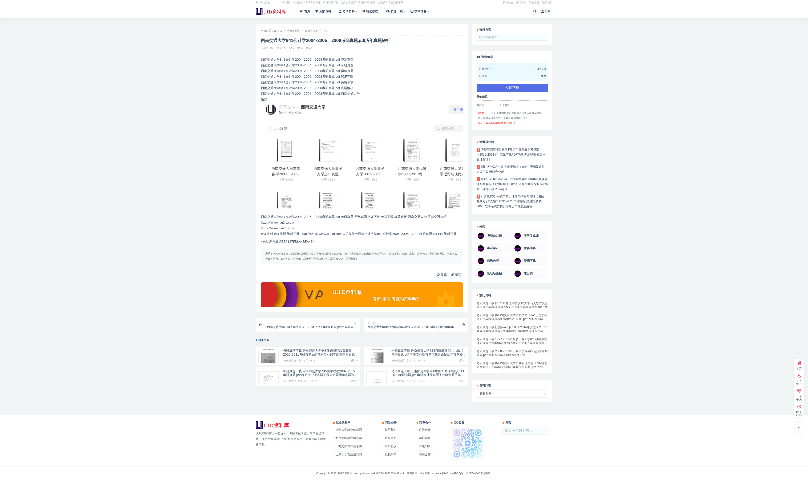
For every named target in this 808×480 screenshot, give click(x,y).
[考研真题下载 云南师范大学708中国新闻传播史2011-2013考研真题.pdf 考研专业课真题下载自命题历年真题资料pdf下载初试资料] (376, 377)
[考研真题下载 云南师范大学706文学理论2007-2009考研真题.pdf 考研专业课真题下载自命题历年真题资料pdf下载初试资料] (268, 377)
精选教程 (372, 11)
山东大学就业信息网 (348, 454)
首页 (307, 11)
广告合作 (425, 429)
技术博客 (421, 11)
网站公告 (508, 2)
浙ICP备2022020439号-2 (390, 473)
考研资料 (349, 11)
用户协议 (390, 446)
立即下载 (512, 87)
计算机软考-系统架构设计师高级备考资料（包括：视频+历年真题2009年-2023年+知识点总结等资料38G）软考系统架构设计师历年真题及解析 (512, 201)
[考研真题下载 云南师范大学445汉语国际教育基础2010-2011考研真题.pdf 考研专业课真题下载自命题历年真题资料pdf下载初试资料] (268, 357)
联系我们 (547, 2)
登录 (548, 11)
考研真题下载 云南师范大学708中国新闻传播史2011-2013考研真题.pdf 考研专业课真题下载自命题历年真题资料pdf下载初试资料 (428, 375)
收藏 (443, 274)
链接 (457, 274)
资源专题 (534, 2)
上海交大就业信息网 (348, 446)
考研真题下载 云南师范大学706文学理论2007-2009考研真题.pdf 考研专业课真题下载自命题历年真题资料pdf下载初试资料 (320, 375)
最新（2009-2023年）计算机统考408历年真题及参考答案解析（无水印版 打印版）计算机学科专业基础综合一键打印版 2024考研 (512, 184)
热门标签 (521, 2)
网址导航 (425, 438)
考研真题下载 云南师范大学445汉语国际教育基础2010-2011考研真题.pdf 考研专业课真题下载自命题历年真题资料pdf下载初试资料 (319, 354)
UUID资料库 (345, 473)
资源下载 (397, 11)
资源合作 (425, 454)
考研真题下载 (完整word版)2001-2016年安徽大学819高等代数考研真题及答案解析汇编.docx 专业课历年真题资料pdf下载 (512, 331)
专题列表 (425, 446)
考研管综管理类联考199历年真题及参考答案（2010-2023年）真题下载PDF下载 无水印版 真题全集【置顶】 (511, 154)
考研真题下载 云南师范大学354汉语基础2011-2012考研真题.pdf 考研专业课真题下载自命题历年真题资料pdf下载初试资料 (428, 354)
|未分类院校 (311, 30)
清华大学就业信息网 (348, 429)
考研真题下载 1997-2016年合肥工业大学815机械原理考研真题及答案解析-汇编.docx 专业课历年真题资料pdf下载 (512, 343)
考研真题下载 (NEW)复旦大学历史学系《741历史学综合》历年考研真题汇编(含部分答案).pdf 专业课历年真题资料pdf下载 (512, 319)
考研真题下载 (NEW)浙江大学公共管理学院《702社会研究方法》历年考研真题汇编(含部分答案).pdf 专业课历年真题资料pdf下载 (512, 367)
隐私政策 (390, 454)
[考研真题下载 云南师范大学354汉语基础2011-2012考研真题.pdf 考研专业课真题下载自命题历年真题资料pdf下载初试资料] (376, 357)
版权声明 (390, 438)
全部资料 (325, 11)
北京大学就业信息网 (348, 438)
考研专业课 (293, 30)
